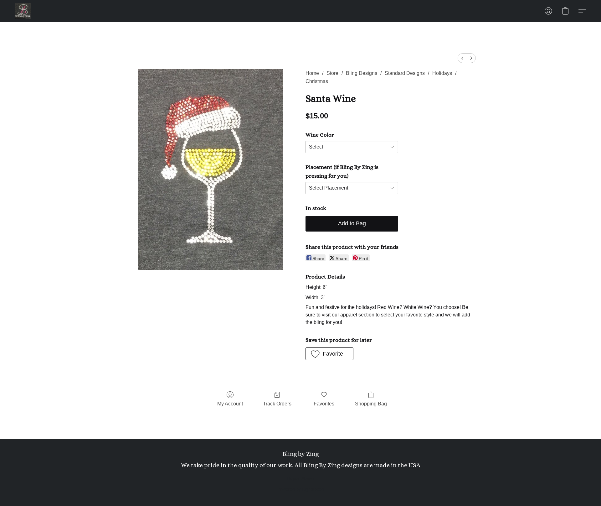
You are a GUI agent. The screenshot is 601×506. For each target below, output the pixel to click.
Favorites (324, 403)
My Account (230, 403)
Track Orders (277, 403)
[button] (23, 11)
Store (332, 73)
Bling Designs (361, 73)
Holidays (442, 73)
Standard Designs (405, 73)
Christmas (317, 81)
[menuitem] (462, 58)
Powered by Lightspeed (300, 489)
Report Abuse (300, 478)
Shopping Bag (371, 403)
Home (312, 73)
